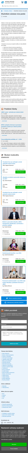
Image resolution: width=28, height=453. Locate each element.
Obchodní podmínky (6, 416)
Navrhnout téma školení (7, 405)
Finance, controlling (6, 356)
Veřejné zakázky (5, 377)
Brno (3, 393)
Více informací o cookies (6, 439)
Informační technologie (7, 357)
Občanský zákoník (6, 362)
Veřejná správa (5, 375)
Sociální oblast (5, 371)
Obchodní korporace (6, 363)
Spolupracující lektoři (6, 407)
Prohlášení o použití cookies (8, 413)
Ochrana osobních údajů (7, 366)
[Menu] (25, 2)
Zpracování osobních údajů (8, 414)
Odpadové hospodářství (7, 365)
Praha (3, 396)
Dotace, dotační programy (8, 355)
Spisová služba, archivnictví (8, 372)
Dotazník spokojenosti (7, 404)
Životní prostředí (5, 379)
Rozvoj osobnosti (6, 369)
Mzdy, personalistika (6, 360)
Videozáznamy (5, 387)
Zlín (3, 398)
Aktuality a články (8, 10)
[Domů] (2, 11)
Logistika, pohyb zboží (7, 359)
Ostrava (4, 395)
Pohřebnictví (5, 368)
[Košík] (22, 2)
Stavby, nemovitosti (6, 374)
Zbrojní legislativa (6, 378)
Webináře (4, 386)
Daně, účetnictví (5, 353)
